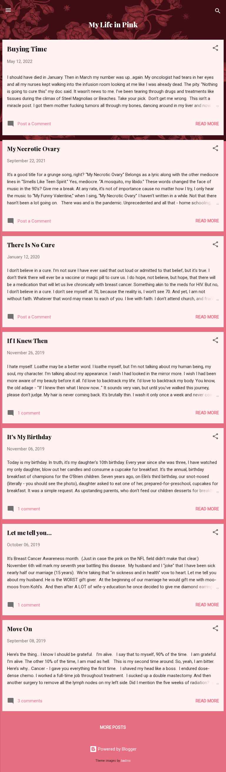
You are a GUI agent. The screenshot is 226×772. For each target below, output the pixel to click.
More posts (113, 727)
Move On (19, 629)
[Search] (217, 12)
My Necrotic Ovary (33, 149)
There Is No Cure (31, 245)
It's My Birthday (29, 437)
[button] (215, 49)
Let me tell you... (29, 533)
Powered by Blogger (117, 749)
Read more (207, 123)
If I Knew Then (27, 341)
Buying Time (27, 48)
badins (126, 761)
